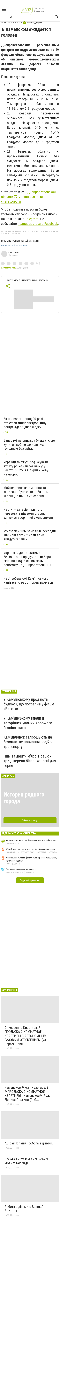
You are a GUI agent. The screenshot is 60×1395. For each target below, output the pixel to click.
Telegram (31, 219)
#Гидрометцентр (20, 245)
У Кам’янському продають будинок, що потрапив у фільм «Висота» (28, 704)
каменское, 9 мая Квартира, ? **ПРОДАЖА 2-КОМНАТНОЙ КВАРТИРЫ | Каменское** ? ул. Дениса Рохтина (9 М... (27, 1093)
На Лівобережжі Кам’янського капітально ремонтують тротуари (28, 580)
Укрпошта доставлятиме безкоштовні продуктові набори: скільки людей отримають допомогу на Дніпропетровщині (27, 559)
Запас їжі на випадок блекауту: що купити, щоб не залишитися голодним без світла (29, 444)
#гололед (5, 245)
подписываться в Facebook (38, 224)
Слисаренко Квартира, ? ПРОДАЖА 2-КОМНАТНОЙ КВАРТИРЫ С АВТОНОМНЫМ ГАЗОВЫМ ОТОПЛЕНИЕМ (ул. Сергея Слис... (26, 1036)
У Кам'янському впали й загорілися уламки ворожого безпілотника (27, 723)
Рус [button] (10, 17)
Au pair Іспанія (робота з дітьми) (29, 1143)
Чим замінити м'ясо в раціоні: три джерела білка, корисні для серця (29, 761)
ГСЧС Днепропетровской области (20, 240)
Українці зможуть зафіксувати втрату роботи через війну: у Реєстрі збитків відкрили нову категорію (25, 468)
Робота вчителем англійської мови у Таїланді (26, 1161)
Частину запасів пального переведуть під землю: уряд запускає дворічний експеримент (28, 513)
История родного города (23, 798)
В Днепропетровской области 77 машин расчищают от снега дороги (28, 197)
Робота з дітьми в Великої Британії (24, 1209)
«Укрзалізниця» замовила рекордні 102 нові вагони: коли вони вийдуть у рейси (29, 535)
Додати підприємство (30, 880)
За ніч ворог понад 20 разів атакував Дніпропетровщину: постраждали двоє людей (25, 423)
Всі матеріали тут (30, 820)
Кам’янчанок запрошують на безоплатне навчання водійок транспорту (28, 742)
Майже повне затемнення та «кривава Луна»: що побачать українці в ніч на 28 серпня (25, 492)
